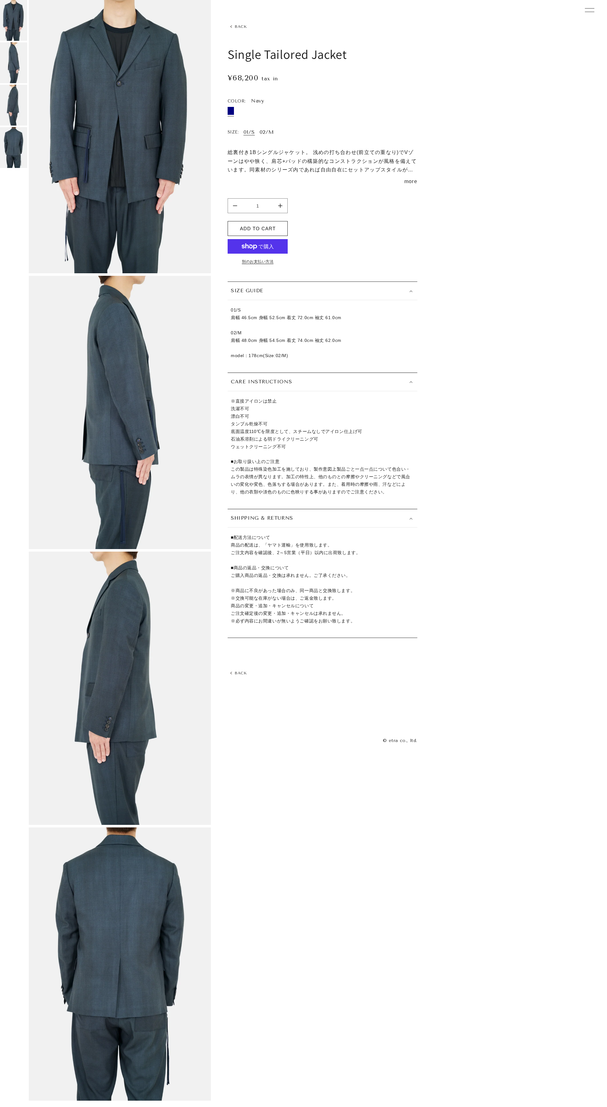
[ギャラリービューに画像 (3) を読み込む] (13, 105)
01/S (249, 132)
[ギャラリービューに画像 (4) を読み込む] (13, 147)
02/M (267, 132)
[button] (322, 291)
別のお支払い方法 (257, 261)
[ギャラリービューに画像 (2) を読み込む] (13, 62)
